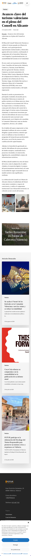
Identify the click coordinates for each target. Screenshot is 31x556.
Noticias (5, 9)
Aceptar (15, 540)
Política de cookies (7, 553)
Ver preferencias (15, 549)
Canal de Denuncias (11, 517)
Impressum (25, 553)
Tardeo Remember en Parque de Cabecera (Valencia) (15, 234)
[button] (28, 522)
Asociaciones (9, 514)
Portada (4, 34)
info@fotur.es (10, 498)
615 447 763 (15, 502)
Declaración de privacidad (17, 553)
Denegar (15, 545)
